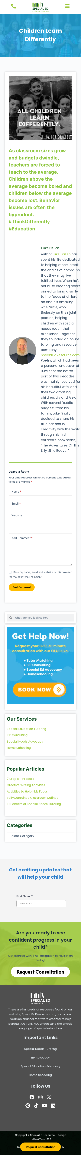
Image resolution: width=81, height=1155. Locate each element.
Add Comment (22, 538)
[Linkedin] (53, 1105)
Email (16, 503)
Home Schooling (40, 1075)
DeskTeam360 (42, 1139)
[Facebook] (32, 1097)
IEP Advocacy (40, 1057)
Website (16, 515)
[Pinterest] (27, 1105)
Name (16, 491)
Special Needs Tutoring (40, 1049)
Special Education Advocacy (40, 1066)
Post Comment (21, 587)
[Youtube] (44, 1105)
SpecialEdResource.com (60, 355)
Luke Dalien (62, 254)
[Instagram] (40, 1097)
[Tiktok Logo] (36, 1105)
